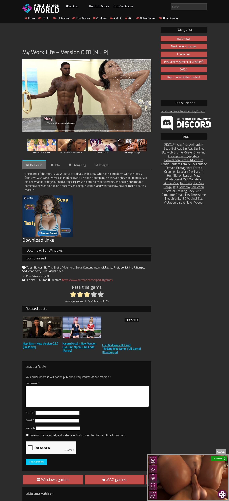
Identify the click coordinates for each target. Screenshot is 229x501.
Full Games (62, 18)
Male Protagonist (117, 267)
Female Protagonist (178, 168)
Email (30, 420)
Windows (101, 18)
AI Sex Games (170, 18)
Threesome (198, 195)
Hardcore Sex (184, 172)
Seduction (28, 271)
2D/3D (45, 18)
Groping (169, 172)
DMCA (183, 69)
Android (117, 18)
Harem (198, 172)
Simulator (168, 195)
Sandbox (184, 187)
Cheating (200, 153)
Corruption (175, 156)
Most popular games (183, 46)
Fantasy (201, 164)
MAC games (116, 479)
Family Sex (188, 164)
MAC (130, 18)
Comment (33, 383)
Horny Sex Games (123, 6)
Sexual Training (176, 191)
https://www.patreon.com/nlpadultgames (87, 280)
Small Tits (183, 195)
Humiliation (174, 176)
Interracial (100, 267)
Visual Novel (56, 271)
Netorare (186, 183)
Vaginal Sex (195, 199)
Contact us (183, 54)
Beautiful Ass (173, 149)
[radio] (73, 294)
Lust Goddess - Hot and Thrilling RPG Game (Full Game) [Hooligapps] (121, 348)
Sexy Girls (41, 271)
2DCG (168, 145)
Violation (170, 203)
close (221, 452)
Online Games (147, 18)
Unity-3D (180, 199)
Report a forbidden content (183, 77)
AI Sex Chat (72, 6)
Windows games (54, 479)
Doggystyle (191, 156)
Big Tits (48, 267)
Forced (197, 168)
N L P (132, 267)
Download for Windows (44, 250)
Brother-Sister (183, 153)
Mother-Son (171, 183)
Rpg (175, 187)
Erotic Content (84, 267)
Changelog (79, 165)
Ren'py (140, 267)
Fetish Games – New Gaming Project (183, 111)
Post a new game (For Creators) (183, 62)
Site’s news (183, 39)
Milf (185, 179)
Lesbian (188, 176)
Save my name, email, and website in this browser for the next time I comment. (78, 435)
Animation (196, 145)
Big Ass (38, 267)
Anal (185, 145)
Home (31, 18)
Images (103, 165)
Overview (36, 165)
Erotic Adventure (64, 267)
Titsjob (169, 199)
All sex (177, 145)
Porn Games (82, 18)
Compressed (36, 258)
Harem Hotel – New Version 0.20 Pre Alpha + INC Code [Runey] (79, 347)
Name (30, 412)
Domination (172, 160)
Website (31, 428)
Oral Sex (198, 183)
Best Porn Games (99, 6)
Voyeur (199, 203)
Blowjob (167, 153)
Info (57, 165)
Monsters (195, 179)
